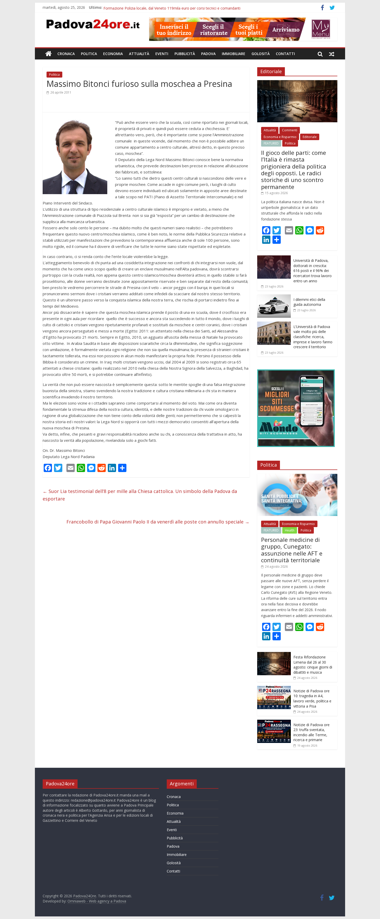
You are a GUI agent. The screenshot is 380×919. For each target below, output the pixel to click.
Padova (208, 53)
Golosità (261, 53)
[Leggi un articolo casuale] (331, 53)
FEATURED (271, 143)
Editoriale (310, 137)
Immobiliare (233, 53)
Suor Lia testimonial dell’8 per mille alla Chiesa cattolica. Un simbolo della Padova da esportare (140, 495)
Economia (113, 53)
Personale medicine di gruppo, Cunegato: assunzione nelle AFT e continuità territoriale (291, 550)
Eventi (161, 53)
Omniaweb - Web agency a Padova (96, 901)
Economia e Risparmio (280, 137)
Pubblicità (184, 53)
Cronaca (66, 53)
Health (289, 530)
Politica (89, 53)
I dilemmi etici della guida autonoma (309, 302)
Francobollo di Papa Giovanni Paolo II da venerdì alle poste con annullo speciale (157, 522)
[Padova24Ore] (48, 53)
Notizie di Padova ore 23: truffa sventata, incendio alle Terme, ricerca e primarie (311, 732)
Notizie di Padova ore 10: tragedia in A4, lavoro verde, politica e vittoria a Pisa (312, 698)
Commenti (289, 130)
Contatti (285, 53)
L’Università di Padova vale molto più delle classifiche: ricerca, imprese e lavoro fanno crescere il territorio (312, 336)
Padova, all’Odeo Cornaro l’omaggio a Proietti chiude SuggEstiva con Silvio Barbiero (173, 7)
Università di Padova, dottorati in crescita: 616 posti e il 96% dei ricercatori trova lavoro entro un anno (312, 270)
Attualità (139, 53)
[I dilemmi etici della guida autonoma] (274, 297)
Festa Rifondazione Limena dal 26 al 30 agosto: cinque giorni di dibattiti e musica (312, 665)
